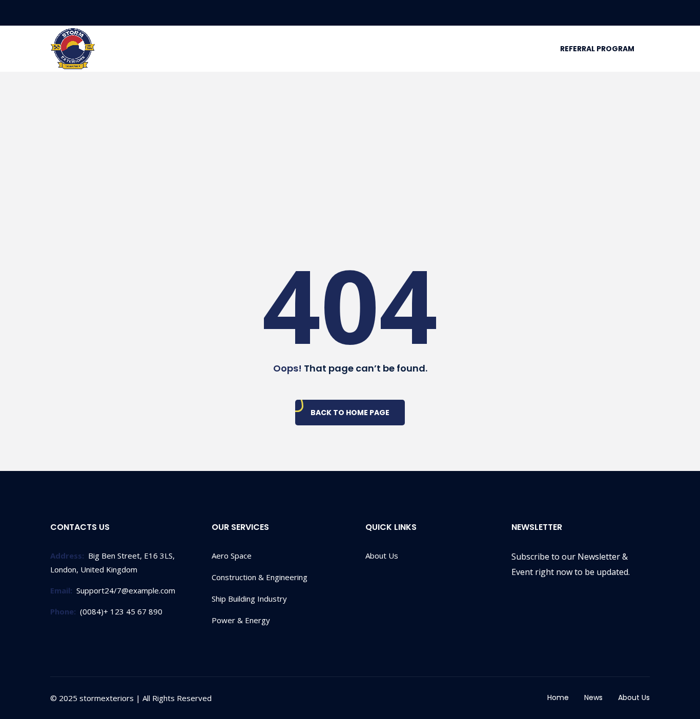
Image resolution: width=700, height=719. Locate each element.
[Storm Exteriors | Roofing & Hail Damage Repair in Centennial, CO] (72, 49)
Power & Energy (241, 620)
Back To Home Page (350, 412)
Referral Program (597, 49)
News (593, 697)
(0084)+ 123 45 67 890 (106, 611)
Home (558, 697)
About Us (381, 555)
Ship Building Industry (249, 598)
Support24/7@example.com (112, 590)
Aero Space (232, 555)
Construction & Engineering (259, 577)
